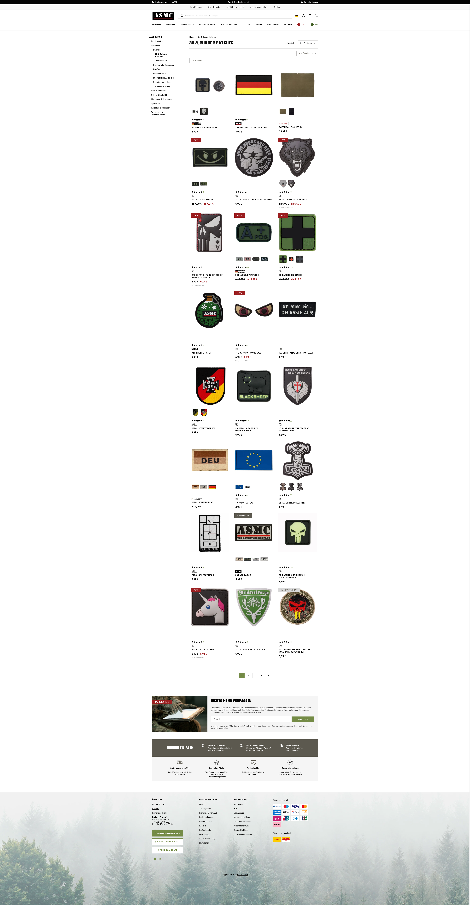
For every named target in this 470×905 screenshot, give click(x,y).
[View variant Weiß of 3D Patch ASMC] (264, 559)
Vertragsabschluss (242, 817)
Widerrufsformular (241, 826)
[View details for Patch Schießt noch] (210, 532)
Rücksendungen (206, 817)
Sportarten (155, 103)
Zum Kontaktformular (167, 833)
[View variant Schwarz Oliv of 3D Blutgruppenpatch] (239, 259)
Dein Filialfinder (214, 7)
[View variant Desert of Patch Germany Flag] (195, 487)
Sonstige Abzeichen (161, 82)
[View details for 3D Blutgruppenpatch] (253, 232)
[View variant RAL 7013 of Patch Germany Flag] (204, 487)
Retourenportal (205, 821)
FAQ (201, 804)
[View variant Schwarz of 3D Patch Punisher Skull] (204, 111)
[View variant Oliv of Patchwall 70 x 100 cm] (283, 111)
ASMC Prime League (235, 7)
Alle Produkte (196, 61)
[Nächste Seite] (268, 675)
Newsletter (204, 843)
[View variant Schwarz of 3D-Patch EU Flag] (248, 487)
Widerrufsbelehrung (242, 821)
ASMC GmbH (242, 874)
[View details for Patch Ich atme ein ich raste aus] (297, 310)
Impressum (238, 804)
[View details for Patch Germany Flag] (210, 460)
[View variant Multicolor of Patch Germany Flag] (212, 487)
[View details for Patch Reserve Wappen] (210, 386)
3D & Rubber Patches (161, 55)
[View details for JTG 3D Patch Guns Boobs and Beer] (253, 157)
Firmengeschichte (160, 813)
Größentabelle (205, 830)
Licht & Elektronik (158, 91)
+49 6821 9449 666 (160, 822)
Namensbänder (159, 73)
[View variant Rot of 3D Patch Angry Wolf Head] (283, 184)
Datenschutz (239, 813)
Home (191, 37)
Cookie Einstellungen (243, 834)
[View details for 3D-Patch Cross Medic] (297, 232)
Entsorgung (204, 834)
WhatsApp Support (169, 842)
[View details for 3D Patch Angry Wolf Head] (297, 157)
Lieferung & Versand (208, 813)
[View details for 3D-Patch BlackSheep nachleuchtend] (253, 386)
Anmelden (303, 719)
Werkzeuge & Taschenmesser (158, 113)
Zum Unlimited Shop (259, 7)
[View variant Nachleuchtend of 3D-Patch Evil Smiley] (195, 184)
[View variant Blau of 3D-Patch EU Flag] (239, 487)
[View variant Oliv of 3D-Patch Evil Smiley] (204, 184)
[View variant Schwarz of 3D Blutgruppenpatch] (256, 259)
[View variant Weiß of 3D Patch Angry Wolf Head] (291, 184)
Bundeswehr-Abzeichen (163, 65)
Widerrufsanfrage (167, 850)
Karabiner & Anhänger (160, 108)
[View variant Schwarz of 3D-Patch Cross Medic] (291, 259)
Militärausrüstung (158, 41)
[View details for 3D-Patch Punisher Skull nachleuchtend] (297, 532)
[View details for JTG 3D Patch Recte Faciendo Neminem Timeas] (297, 386)
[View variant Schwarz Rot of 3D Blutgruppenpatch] (248, 259)
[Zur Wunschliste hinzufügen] (226, 70)
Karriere (155, 809)
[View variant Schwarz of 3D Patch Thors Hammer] (300, 487)
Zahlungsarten (205, 809)
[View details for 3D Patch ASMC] (253, 532)
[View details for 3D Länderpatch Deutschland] (253, 85)
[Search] (181, 16)
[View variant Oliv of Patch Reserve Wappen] (195, 412)
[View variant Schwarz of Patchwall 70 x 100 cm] (291, 111)
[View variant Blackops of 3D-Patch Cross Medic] (300, 259)
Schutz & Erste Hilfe (160, 95)
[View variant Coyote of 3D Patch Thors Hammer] (283, 487)
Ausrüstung (155, 37)
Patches (156, 50)
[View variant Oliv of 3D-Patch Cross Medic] (283, 259)
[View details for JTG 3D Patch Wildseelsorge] (253, 607)
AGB (235, 809)
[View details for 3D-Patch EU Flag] (253, 460)
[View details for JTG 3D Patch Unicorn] (210, 607)
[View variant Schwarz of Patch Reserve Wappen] (204, 412)
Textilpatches (161, 61)
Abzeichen (155, 45)
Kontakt (277, 7)
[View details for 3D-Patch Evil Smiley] (210, 157)
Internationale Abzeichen (163, 78)
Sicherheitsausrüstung (160, 86)
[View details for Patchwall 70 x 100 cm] (297, 85)
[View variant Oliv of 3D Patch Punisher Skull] (195, 111)
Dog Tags (157, 69)
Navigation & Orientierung (162, 99)
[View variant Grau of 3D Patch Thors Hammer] (291, 487)
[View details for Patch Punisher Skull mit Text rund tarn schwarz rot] (297, 607)
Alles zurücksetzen (306, 53)
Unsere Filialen (158, 804)
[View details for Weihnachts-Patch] (210, 310)
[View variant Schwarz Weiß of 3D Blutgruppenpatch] (264, 259)
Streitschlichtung (241, 830)
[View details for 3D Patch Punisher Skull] (210, 85)
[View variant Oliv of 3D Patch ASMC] (248, 559)
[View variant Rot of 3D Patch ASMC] (256, 559)
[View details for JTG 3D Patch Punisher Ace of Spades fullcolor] (210, 232)
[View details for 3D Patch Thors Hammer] (297, 460)
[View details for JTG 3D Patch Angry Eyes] (253, 310)
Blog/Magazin (196, 7)
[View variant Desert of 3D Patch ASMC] (239, 559)
